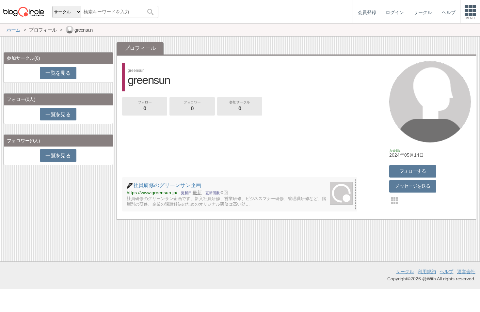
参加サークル (239, 106)
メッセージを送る (412, 186)
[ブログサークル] (23, 11)
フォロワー (192, 106)
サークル (405, 271)
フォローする (413, 171)
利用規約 (427, 271)
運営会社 (466, 271)
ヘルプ (446, 271)
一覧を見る (58, 73)
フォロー (145, 106)
